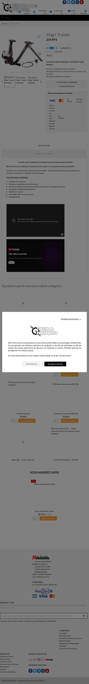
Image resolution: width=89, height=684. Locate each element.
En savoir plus (33, 364)
